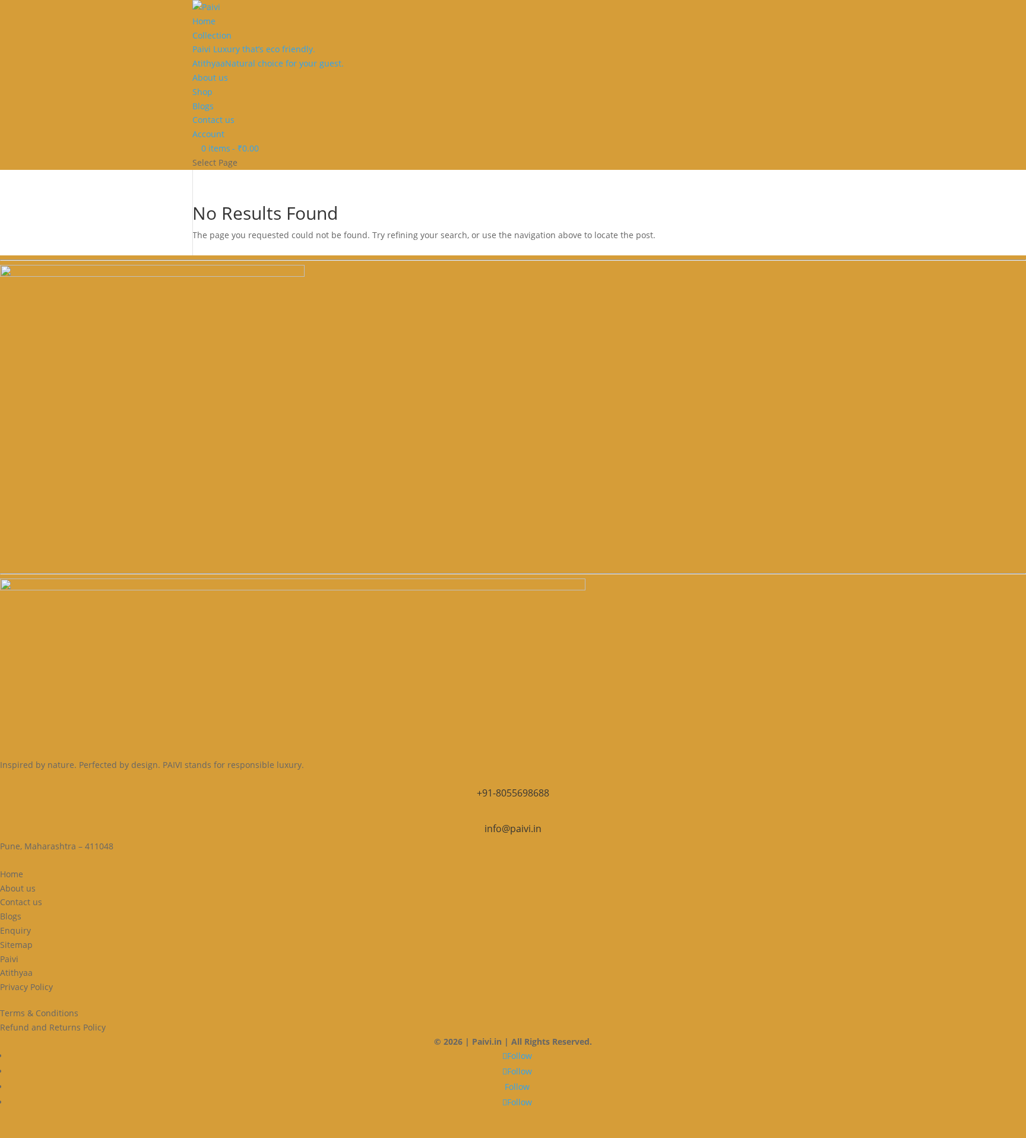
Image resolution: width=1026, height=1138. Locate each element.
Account (208, 134)
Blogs (203, 106)
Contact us (213, 119)
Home (204, 21)
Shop (202, 91)
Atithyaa (268, 63)
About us (210, 77)
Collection (212, 35)
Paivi (253, 49)
